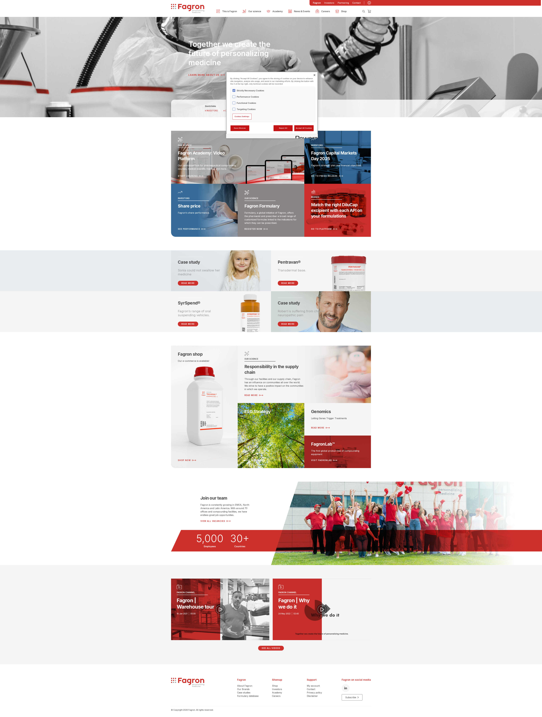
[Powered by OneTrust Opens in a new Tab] (305, 136)
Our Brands (243, 689)
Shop (275, 685)
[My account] (369, 3)
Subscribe (350, 697)
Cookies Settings (242, 116)
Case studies (243, 692)
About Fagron (244, 685)
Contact (356, 2)
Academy (277, 692)
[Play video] (220, 609)
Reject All (283, 128)
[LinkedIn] (346, 688)
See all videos (271, 648)
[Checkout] (369, 11)
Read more (288, 283)
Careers (276, 696)
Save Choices (240, 128)
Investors (329, 2)
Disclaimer (312, 696)
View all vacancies (212, 521)
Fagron (317, 2)
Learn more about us (203, 75)
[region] (272, 105)
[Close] (314, 75)
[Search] (363, 11)
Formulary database (248, 696)
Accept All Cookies (304, 128)
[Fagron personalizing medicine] (187, 689)
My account (313, 685)
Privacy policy (314, 692)
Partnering (343, 2)
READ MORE (188, 283)
